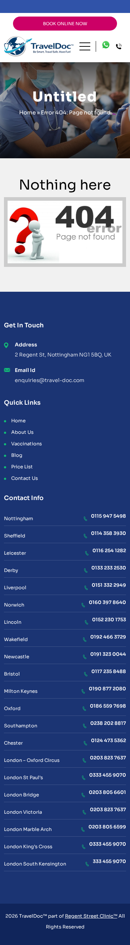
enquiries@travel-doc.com (49, 380)
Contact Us (24, 478)
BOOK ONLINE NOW (65, 23)
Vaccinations (26, 444)
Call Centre (121, 47)
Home (27, 112)
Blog (16, 455)
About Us (22, 432)
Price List (22, 467)
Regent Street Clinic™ (91, 916)
